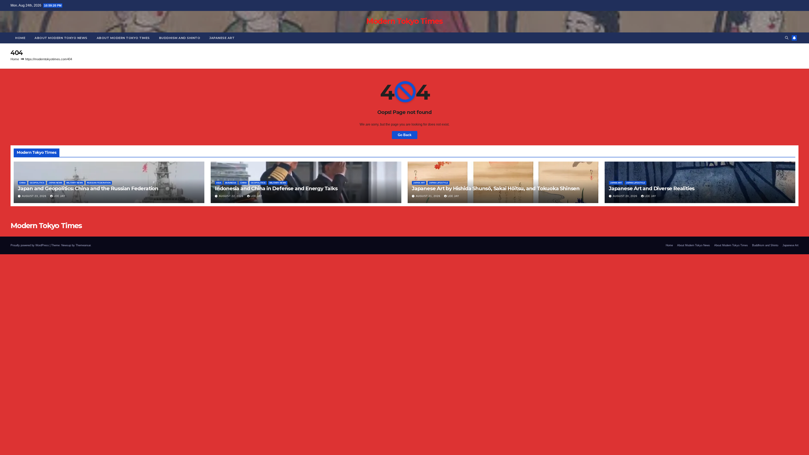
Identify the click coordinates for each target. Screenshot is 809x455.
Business (230, 183)
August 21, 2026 (428, 196)
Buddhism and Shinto (179, 38)
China (22, 183)
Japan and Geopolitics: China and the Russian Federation (88, 188)
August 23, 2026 (34, 196)
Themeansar (83, 245)
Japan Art (419, 183)
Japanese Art (221, 38)
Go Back (404, 135)
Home (20, 38)
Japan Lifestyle (438, 183)
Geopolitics (37, 183)
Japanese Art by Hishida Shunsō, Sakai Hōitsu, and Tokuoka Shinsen (496, 188)
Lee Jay (59, 196)
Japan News (55, 183)
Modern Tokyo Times (404, 21)
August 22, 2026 (231, 196)
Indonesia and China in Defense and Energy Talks (276, 188)
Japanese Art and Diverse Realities (651, 188)
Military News (74, 183)
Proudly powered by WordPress (30, 245)
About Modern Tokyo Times (123, 38)
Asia (218, 183)
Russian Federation (99, 183)
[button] (786, 38)
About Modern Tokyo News (61, 38)
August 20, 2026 (625, 196)
